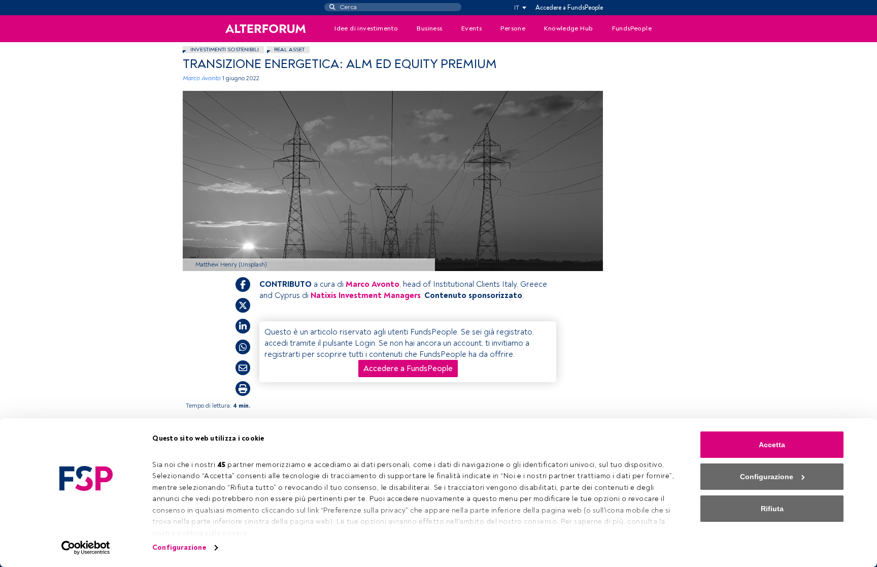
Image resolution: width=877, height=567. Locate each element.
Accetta (772, 445)
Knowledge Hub (568, 28)
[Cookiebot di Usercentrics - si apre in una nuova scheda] (86, 548)
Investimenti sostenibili (224, 49)
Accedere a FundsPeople (569, 8)
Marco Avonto (202, 78)
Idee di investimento (366, 28)
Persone (512, 28)
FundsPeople (632, 28)
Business (429, 28)
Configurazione (179, 547)
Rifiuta (772, 509)
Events (471, 28)
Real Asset (289, 49)
